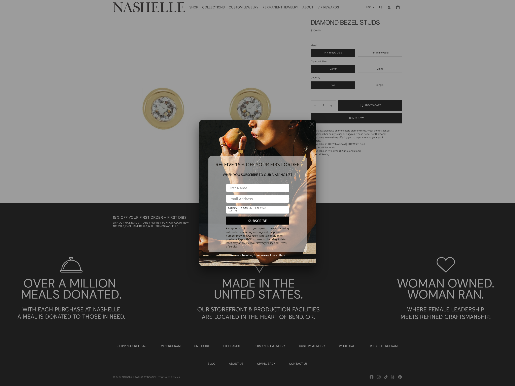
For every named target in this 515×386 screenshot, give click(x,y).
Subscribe (257, 221)
